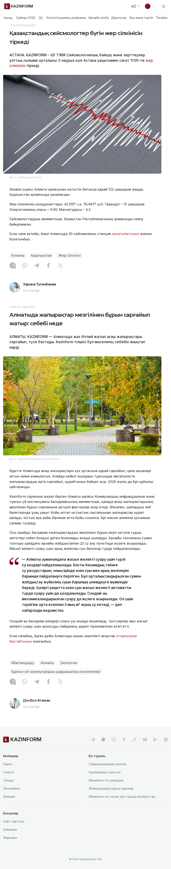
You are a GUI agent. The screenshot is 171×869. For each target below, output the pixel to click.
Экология (68, 663)
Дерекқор (119, 18)
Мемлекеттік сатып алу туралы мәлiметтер (122, 797)
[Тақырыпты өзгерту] (150, 6)
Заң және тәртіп (141, 18)
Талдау (8, 780)
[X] (60, 265)
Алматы (17, 255)
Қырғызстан (41, 255)
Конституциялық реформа (66, 18)
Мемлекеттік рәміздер (106, 780)
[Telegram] (36, 265)
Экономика (11, 788)
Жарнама (10, 838)
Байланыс (10, 829)
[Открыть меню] (164, 6)
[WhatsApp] (24, 265)
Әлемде (9, 797)
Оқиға (7, 764)
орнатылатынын (125, 234)
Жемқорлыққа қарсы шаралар (111, 788)
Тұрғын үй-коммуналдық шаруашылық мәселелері (55, 672)
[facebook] (124, 739)
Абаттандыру (22, 663)
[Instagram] (12, 265)
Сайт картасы (13, 821)
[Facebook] (48, 265)
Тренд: (8, 17)
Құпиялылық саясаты (105, 772)
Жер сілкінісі (69, 255)
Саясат (8, 772)
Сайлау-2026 (25, 18)
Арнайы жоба (98, 18)
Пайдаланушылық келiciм (107, 764)
